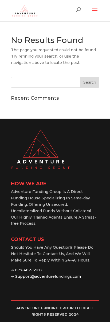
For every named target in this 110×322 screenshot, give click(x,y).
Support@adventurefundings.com (48, 276)
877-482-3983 (28, 270)
